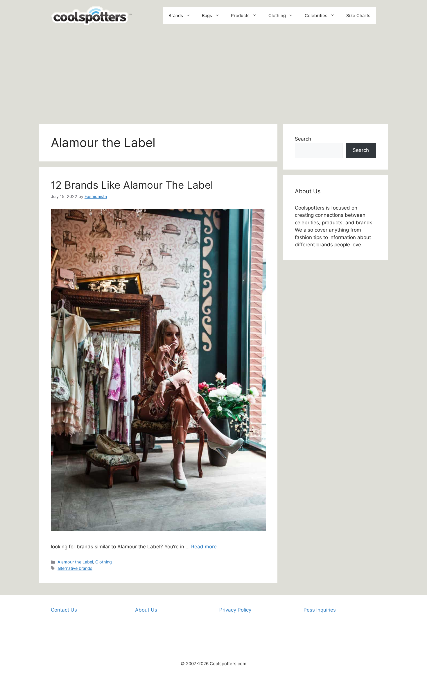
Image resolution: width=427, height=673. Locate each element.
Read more (204, 547)
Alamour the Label (75, 561)
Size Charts (358, 15)
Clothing (277, 15)
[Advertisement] (213, 74)
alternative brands (75, 568)
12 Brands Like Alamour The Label (132, 185)
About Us (146, 610)
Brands (175, 15)
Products (240, 15)
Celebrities (316, 15)
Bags (207, 15)
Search (303, 139)
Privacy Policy (235, 610)
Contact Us (64, 610)
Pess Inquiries (320, 610)
